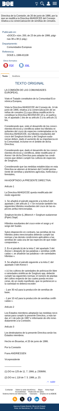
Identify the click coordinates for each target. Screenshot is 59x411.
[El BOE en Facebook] (29, 401)
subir (52, 382)
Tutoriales (33, 394)
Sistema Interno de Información (15, 394)
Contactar (9, 390)
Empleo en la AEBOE (48, 394)
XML (27, 65)
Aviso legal (49, 390)
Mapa (40, 390)
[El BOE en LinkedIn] (37, 401)
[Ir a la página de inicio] (7, 5)
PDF (11, 65)
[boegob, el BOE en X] (22, 401)
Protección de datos (36, 392)
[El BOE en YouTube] (44, 401)
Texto (5, 76)
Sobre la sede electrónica (25, 390)
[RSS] (15, 401)
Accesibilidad (20, 392)
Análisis (16, 76)
